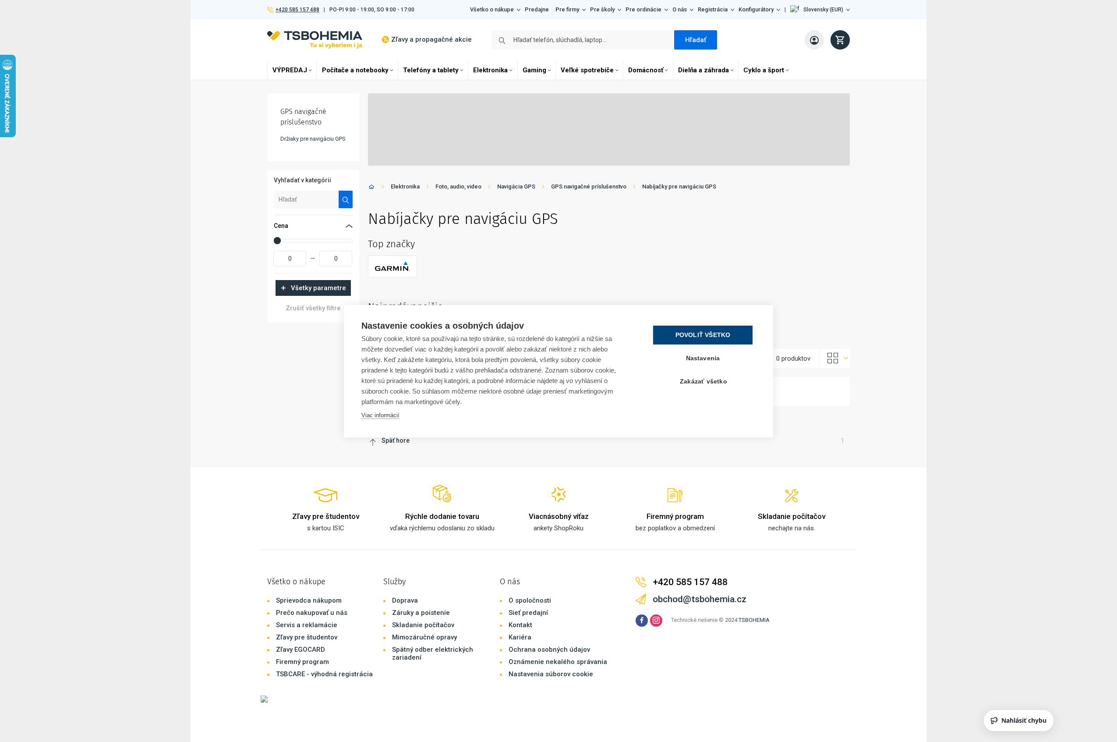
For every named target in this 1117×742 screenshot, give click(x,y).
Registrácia (713, 9)
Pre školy (602, 9)
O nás (679, 9)
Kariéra (520, 637)
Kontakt (520, 625)
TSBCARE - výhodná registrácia (324, 674)
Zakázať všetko (703, 381)
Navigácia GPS (516, 186)
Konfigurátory (756, 9)
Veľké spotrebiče (587, 70)
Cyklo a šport (763, 70)
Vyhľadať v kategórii (302, 180)
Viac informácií (380, 415)
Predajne (537, 9)
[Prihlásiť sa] (814, 40)
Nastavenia (703, 358)
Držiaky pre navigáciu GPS (313, 138)
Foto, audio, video (458, 186)
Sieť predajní (528, 613)
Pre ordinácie (643, 9)
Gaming (534, 70)
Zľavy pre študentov (306, 637)
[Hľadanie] (346, 199)
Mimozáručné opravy (424, 637)
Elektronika (490, 70)
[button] (820, 9)
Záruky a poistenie (421, 613)
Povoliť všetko (703, 335)
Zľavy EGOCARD (300, 649)
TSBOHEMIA (754, 620)
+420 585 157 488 (297, 10)
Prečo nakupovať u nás (311, 613)
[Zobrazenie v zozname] (835, 358)
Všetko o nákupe (492, 9)
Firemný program (302, 662)
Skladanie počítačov (423, 625)
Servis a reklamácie (306, 625)
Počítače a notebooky (355, 70)
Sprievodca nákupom (309, 600)
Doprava (405, 600)
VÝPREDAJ (289, 70)
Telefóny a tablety (431, 70)
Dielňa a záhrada (703, 70)
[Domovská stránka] (371, 188)
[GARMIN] (392, 266)
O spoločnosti (530, 600)
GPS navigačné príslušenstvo (588, 186)
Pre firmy (567, 9)
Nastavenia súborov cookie (551, 674)
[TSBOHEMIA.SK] (314, 39)
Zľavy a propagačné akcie (431, 39)
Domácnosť (645, 70)
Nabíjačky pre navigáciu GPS (679, 186)
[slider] (277, 240)
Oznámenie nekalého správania (558, 662)
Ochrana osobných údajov (549, 649)
